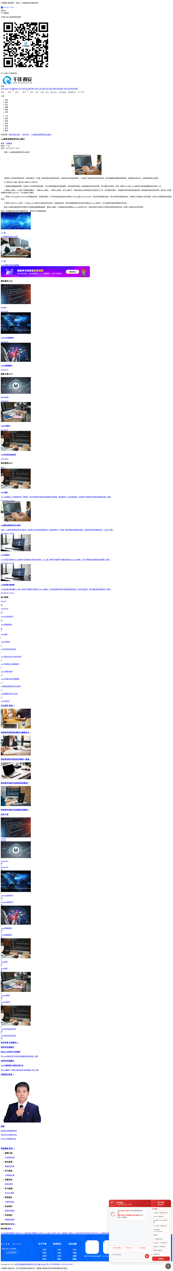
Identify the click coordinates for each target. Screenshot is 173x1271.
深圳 (43, 89)
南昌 (76, 89)
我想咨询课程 (117, 1248)
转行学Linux (96, 1233)
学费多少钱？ (130, 1248)
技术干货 (53, 92)
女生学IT (19, 1233)
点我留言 (161, 1259)
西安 (54, 89)
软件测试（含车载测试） (159, 1246)
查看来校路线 (9, 1219)
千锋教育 (9, 143)
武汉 (47, 89)
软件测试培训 (87, 1233)
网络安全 (155, 1235)
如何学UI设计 (56, 1233)
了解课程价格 (9, 1175)
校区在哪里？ (143, 1248)
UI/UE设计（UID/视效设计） (160, 1243)
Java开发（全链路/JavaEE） (161, 1213)
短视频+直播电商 (157, 1250)
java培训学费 (77, 1233)
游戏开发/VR (156, 1254)
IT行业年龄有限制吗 (8, 1233)
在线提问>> (14, 1043)
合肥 (29, 89)
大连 (6, 89)
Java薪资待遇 (26, 1233)
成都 (13, 89)
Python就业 (47, 1233)
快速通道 (4, 1148)
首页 (2, 92)
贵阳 (72, 89)
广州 (9, 89)
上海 (40, 89)
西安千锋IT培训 (14, 134)
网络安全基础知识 (107, 1233)
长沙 (20, 89)
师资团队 (4, 1074)
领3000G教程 (9, 1193)
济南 (36, 89)
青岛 (58, 89)
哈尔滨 (24, 89)
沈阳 (68, 89)
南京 (32, 89)
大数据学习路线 (67, 1233)
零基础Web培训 (37, 1233)
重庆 (61, 89)
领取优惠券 (9, 1184)
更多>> (3, 467)
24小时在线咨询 (11, 1252)
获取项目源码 (9, 1211)
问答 (42, 92)
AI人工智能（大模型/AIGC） (160, 1226)
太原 (65, 89)
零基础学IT (72, 92)
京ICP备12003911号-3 (42, 1264)
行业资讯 (4, 706)
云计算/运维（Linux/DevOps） (158, 1230)
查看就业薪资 (9, 1166)
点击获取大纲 (9, 1157)
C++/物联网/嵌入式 (158, 1239)
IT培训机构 (62, 92)
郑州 (50, 89)
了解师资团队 (9, 1202)
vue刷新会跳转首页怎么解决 (41, 134)
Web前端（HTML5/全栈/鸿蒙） (160, 1221)
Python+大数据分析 (158, 1216)
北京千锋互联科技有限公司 (24, 1264)
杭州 (16, 89)
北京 (2, 89)
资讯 (47, 92)
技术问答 (4, 1043)
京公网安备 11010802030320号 (62, 1264)
